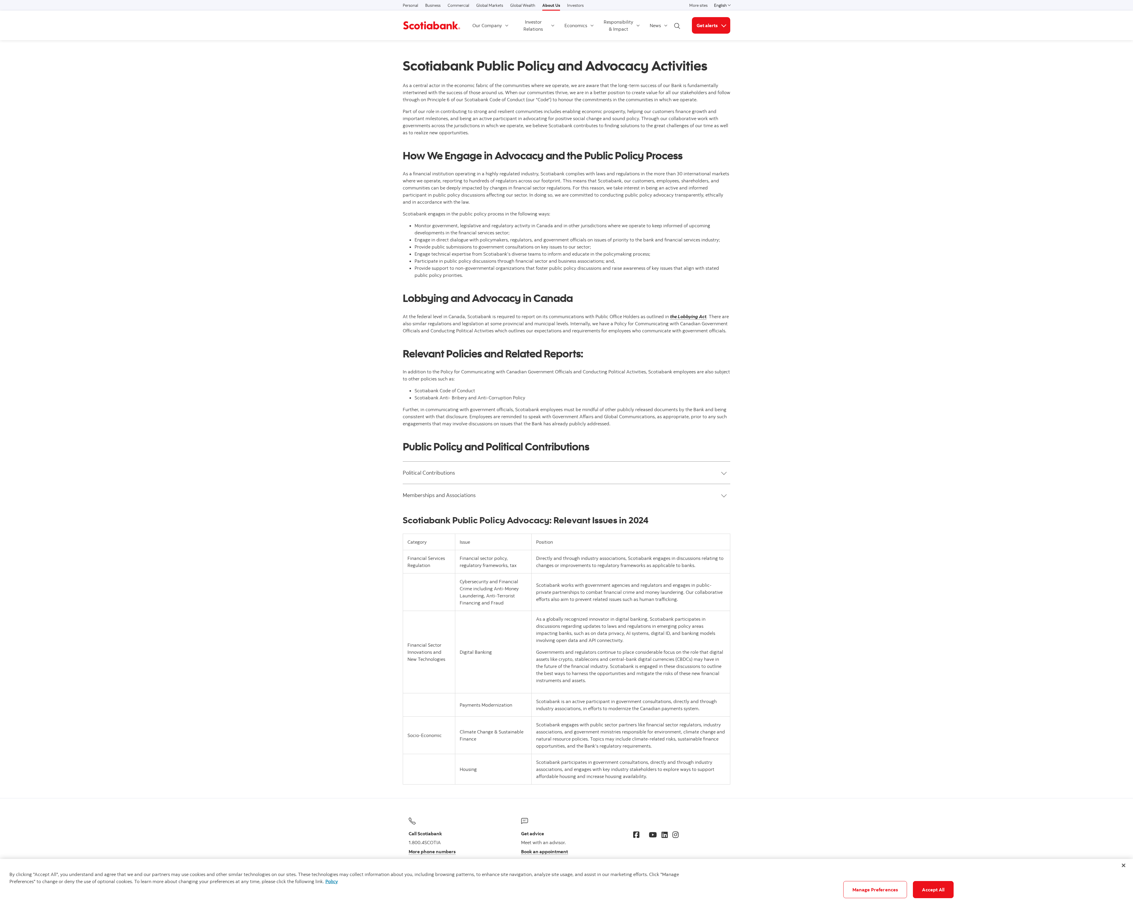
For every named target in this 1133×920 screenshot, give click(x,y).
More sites (698, 5)
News (655, 25)
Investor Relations (533, 25)
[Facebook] (636, 834)
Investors (575, 5)
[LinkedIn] (665, 834)
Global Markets (489, 5)
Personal (410, 5)
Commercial (458, 5)
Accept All (933, 890)
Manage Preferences (875, 890)
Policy (331, 881)
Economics (575, 25)
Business (433, 5)
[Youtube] (653, 834)
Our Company (487, 25)
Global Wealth (522, 5)
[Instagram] (675, 834)
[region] (566, 889)
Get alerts (713, 25)
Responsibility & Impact (618, 25)
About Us (551, 5)
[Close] (1123, 865)
